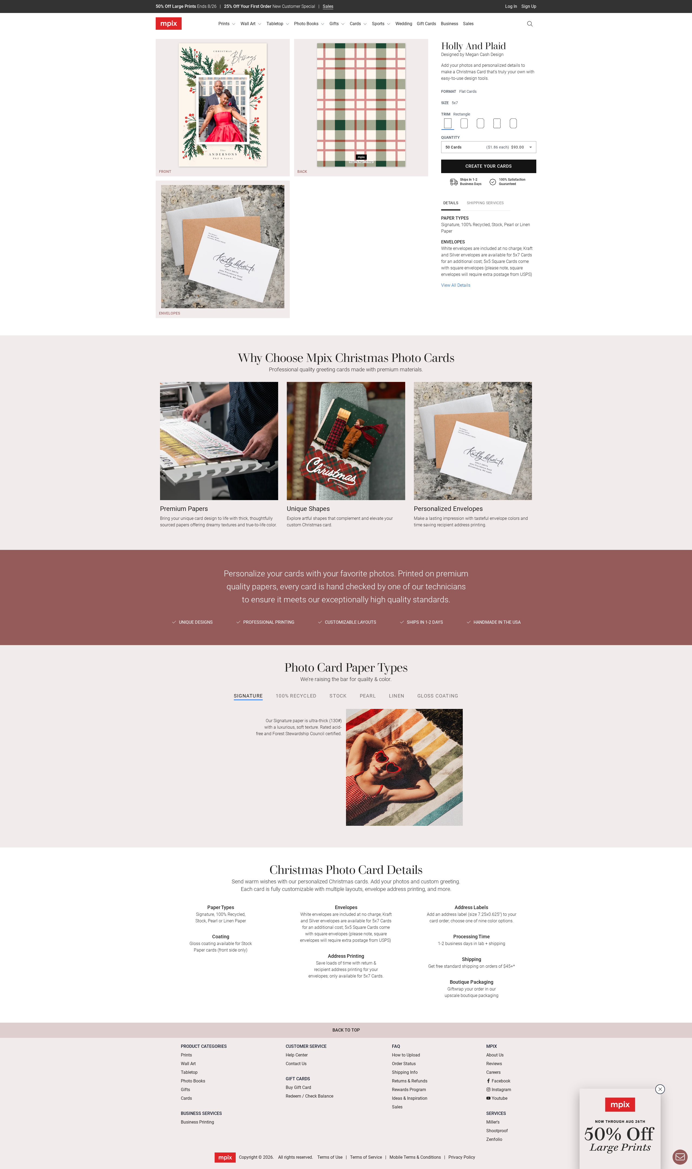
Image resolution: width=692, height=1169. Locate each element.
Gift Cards (426, 23)
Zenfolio (494, 1139)
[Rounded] (464, 124)
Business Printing (197, 1122)
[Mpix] (169, 23)
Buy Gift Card (298, 1087)
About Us (495, 1055)
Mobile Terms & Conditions (415, 1157)
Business (449, 23)
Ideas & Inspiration (409, 1098)
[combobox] (488, 147)
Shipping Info (405, 1072)
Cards (355, 23)
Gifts (334, 23)
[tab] (450, 202)
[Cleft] (513, 124)
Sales (328, 6)
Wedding (403, 23)
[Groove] (480, 124)
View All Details (455, 285)
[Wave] (497, 124)
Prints (223, 23)
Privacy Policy (461, 1157)
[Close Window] (660, 1089)
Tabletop (275, 23)
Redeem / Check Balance (309, 1096)
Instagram (501, 1089)
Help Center (297, 1055)
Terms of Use (329, 1157)
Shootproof (497, 1130)
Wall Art (248, 23)
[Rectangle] (447, 124)
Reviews (494, 1063)
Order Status (404, 1063)
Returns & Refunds (409, 1081)
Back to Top (346, 1030)
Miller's (493, 1122)
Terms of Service (366, 1157)
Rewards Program (409, 1089)
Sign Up (528, 6)
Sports (378, 23)
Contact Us (296, 1063)
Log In (511, 6)
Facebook (501, 1081)
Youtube (499, 1098)
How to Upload (406, 1055)
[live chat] (680, 1157)
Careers (493, 1072)
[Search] (529, 23)
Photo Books (306, 23)
